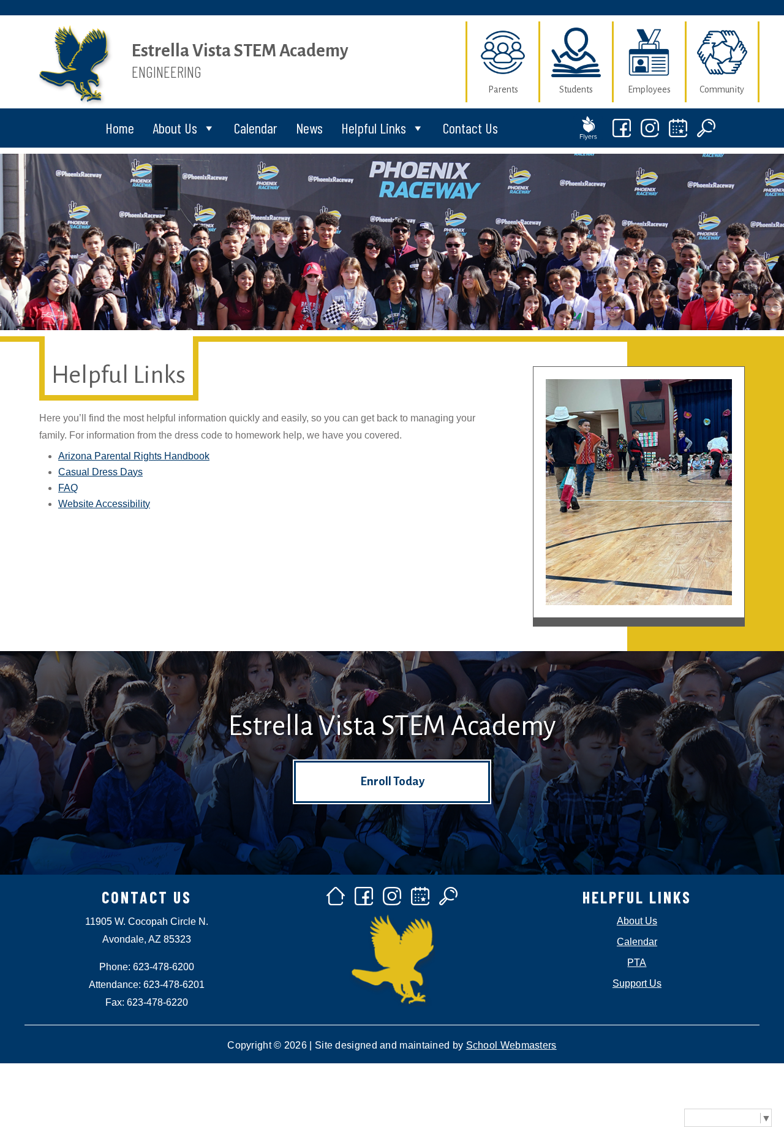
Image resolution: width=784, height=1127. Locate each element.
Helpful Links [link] (373, 128)
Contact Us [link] (470, 128)
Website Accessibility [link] (104, 504)
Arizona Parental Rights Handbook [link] (133, 456)
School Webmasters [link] (511, 1045)
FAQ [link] (68, 488)
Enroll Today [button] (392, 781)
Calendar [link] (255, 128)
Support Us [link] (637, 983)
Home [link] (119, 128)
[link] (75, 110)
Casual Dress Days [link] (100, 472)
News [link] (309, 128)
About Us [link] (175, 128)
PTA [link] (636, 962)
